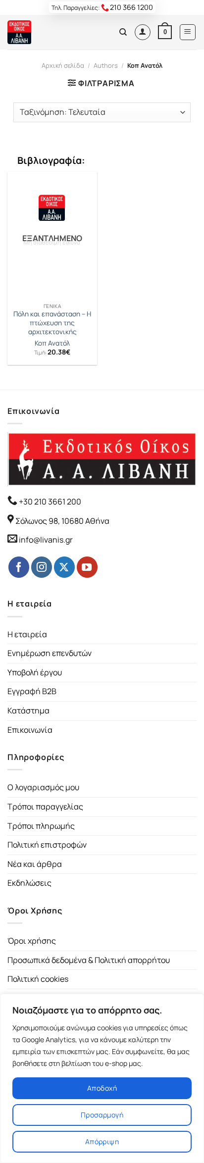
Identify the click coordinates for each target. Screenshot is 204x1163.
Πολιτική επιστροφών (47, 844)
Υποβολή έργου (34, 672)
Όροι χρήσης (31, 940)
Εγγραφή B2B (31, 691)
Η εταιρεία (27, 634)
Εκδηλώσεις (29, 882)
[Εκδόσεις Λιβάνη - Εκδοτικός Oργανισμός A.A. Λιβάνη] (40, 32)
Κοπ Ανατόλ (52, 343)
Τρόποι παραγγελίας (45, 806)
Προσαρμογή (102, 1114)
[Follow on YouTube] (87, 566)
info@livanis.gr (46, 539)
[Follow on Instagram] (41, 566)
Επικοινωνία (29, 729)
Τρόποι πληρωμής (41, 825)
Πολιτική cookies (37, 978)
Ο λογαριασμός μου (43, 787)
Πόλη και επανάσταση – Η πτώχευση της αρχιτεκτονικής (52, 323)
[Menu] (188, 32)
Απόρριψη (102, 1141)
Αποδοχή (102, 1088)
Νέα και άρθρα (34, 864)
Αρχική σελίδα (63, 65)
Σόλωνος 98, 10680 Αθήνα (62, 520)
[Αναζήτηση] (123, 32)
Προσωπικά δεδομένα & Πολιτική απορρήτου (88, 960)
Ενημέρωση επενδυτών (49, 653)
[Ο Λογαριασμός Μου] (143, 32)
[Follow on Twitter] (64, 566)
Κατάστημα (28, 710)
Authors (106, 65)
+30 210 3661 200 (49, 501)
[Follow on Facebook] (18, 566)
